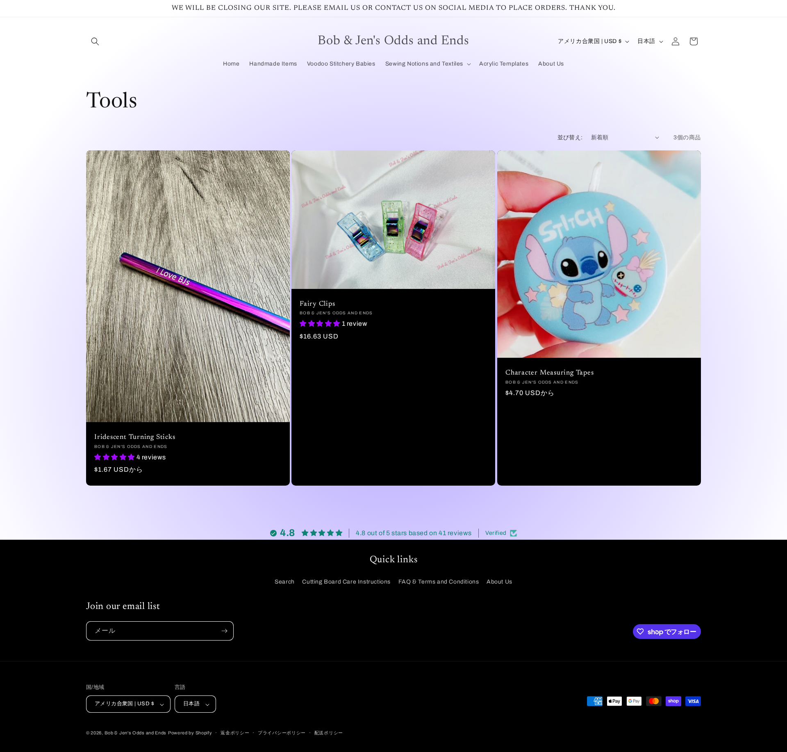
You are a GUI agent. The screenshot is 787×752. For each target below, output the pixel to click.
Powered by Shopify (190, 733)
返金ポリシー (235, 732)
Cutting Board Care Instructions (346, 582)
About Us (499, 582)
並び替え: (570, 137)
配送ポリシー (328, 732)
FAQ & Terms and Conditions (438, 582)
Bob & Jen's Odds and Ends (136, 733)
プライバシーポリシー (282, 732)
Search (285, 582)
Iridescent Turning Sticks (134, 437)
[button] (95, 41)
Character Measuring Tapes (549, 373)
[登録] (224, 631)
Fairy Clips (317, 303)
